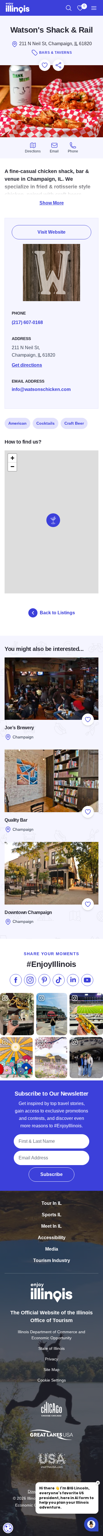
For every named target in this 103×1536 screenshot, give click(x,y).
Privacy (51, 1359)
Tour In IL (51, 1203)
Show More (51, 202)
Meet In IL (51, 1226)
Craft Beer (74, 423)
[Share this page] (58, 65)
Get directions (27, 365)
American (17, 423)
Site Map (51, 1369)
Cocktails (45, 423)
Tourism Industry (51, 1260)
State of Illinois (51, 1348)
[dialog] (8, 1528)
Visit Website (51, 232)
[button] (53, 520)
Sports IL (52, 1214)
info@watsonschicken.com (41, 389)
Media (51, 1249)
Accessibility (52, 1237)
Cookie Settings (51, 1380)
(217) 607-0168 (27, 322)
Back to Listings (57, 612)
